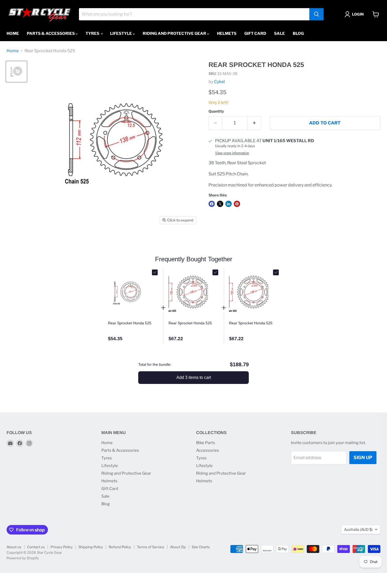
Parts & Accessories (51, 33)
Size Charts (201, 547)
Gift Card (255, 33)
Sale (279, 33)
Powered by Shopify (23, 558)
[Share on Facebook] (212, 204)
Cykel (219, 81)
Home (13, 33)
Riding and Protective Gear (175, 33)
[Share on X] (220, 204)
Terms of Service (150, 547)
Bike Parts (205, 442)
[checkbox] (155, 272)
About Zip (178, 547)
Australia (358, 529)
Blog (298, 33)
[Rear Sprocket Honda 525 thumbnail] (16, 71)
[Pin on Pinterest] (237, 204)
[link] (133, 323)
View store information (232, 153)
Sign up (363, 457)
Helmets (226, 33)
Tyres (93, 33)
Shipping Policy (90, 547)
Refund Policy (120, 547)
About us (14, 547)
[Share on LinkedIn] (228, 204)
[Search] (316, 14)
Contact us (36, 547)
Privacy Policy (62, 547)
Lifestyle (121, 33)
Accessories (207, 450)
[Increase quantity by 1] (254, 123)
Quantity (216, 111)
